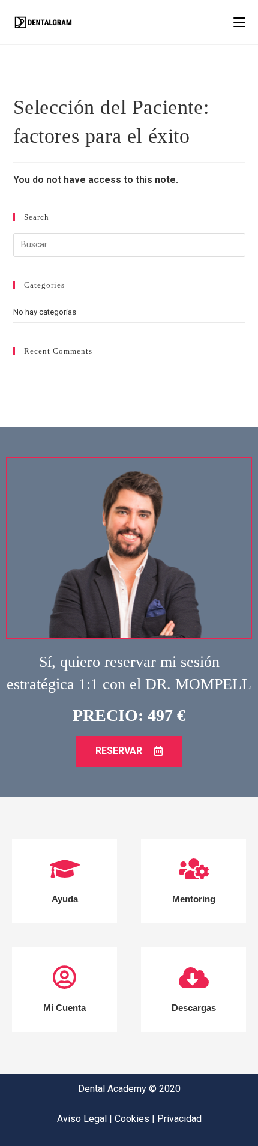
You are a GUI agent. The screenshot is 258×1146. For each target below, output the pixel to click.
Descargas (194, 1008)
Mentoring (193, 899)
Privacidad (179, 1118)
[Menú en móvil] (239, 22)
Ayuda (65, 899)
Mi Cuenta (64, 1008)
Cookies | (136, 1118)
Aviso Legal (83, 1118)
